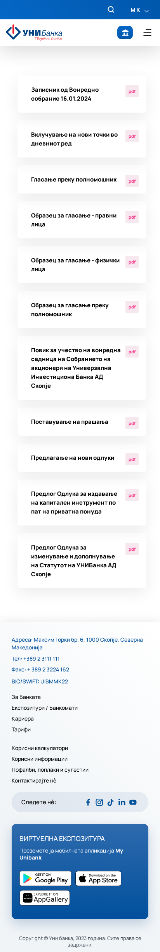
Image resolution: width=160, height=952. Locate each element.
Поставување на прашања (69, 422)
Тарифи (21, 729)
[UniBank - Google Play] (100, 878)
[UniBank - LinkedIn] (121, 802)
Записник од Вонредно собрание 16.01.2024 (65, 94)
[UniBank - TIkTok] (110, 802)
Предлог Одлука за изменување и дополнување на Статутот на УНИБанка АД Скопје (73, 560)
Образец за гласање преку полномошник (70, 309)
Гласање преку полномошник (74, 179)
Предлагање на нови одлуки (72, 458)
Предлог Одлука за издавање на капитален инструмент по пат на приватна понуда (74, 502)
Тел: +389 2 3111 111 (36, 658)
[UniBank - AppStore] (47, 878)
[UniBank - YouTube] (133, 802)
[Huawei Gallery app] (46, 898)
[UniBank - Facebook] (88, 802)
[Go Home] (34, 32)
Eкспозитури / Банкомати (45, 707)
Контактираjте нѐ (34, 780)
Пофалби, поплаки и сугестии (50, 769)
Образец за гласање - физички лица (75, 264)
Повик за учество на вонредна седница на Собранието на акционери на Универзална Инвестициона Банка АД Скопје (76, 368)
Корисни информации (40, 758)
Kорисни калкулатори (40, 748)
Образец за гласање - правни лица (74, 219)
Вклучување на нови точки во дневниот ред (74, 138)
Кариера (23, 718)
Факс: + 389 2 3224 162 (40, 669)
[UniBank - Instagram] (99, 802)
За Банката (26, 696)
